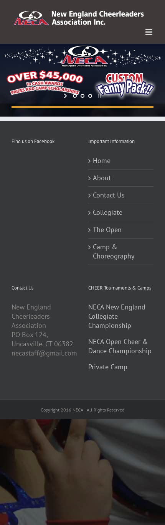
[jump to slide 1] (75, 96)
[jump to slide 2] (82, 96)
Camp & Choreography (113, 251)
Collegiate (107, 212)
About (102, 177)
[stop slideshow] (99, 96)
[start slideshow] (66, 96)
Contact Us (109, 195)
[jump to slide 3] (90, 96)
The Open (107, 229)
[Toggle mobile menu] (149, 32)
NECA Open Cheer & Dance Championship (120, 346)
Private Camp (107, 366)
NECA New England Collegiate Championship (116, 316)
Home (102, 160)
